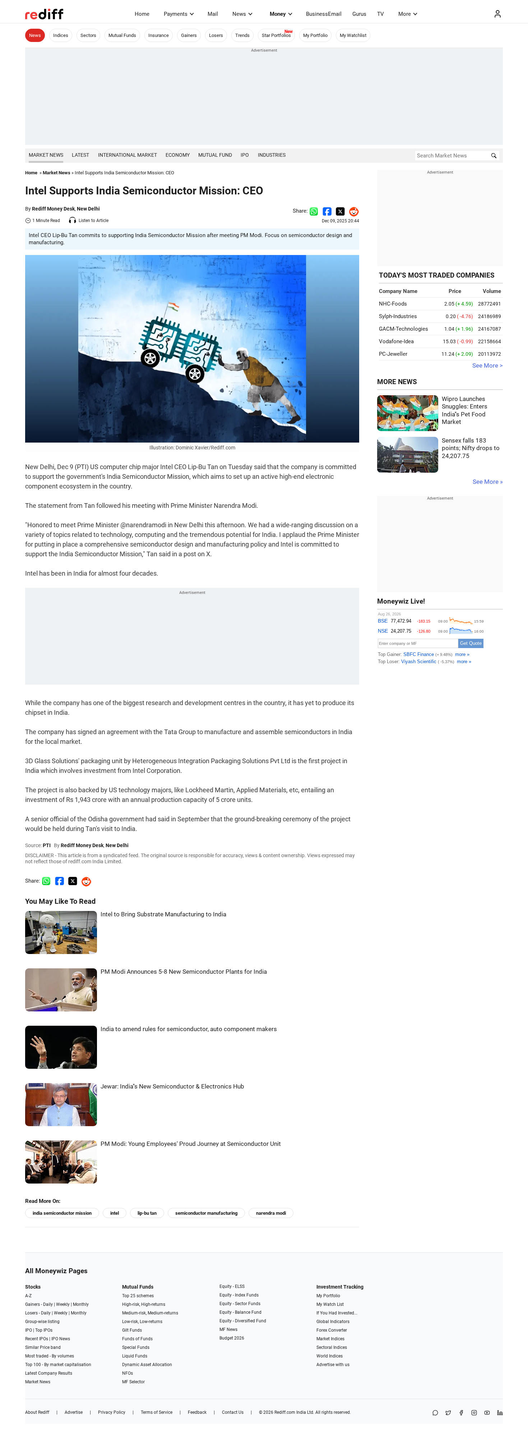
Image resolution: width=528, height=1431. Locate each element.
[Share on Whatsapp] (313, 211)
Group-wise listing (42, 1321)
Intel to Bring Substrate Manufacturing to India (163, 914)
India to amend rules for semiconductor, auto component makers (189, 1029)
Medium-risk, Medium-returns (150, 1313)
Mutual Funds (122, 35)
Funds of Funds (137, 1338)
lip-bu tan (147, 1213)
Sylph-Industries (398, 316)
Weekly (63, 1304)
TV (380, 14)
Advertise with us (332, 1364)
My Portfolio (315, 35)
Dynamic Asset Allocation (147, 1364)
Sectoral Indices (331, 1347)
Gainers (189, 35)
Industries (272, 155)
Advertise (74, 1412)
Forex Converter (331, 1330)
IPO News (60, 1338)
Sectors (88, 35)
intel (114, 1213)
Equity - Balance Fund (240, 1312)
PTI (47, 845)
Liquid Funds (134, 1356)
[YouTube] (487, 1413)
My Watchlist (353, 35)
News (239, 14)
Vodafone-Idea (396, 341)
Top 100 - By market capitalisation (58, 1364)
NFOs (127, 1373)
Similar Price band (43, 1347)
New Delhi (88, 209)
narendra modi (271, 1213)
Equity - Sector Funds (239, 1303)
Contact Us (233, 1412)
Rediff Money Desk (53, 209)
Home (142, 14)
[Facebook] (461, 1413)
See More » (488, 481)
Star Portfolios (276, 35)
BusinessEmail (324, 14)
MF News (228, 1329)
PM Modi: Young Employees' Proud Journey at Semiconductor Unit (191, 1143)
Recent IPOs (36, 1338)
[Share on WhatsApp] (435, 1413)
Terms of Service (156, 1412)
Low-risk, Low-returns (142, 1321)
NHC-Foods (393, 304)
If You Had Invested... (336, 1313)
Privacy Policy (111, 1412)
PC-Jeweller (393, 354)
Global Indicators (332, 1321)
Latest (80, 155)
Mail (213, 14)
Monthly (81, 1304)
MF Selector (133, 1381)
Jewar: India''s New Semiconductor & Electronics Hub (172, 1086)
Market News (46, 155)
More (404, 14)
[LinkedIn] (500, 1413)
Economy (178, 155)
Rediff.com (284, 1412)
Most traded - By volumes (49, 1356)
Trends (242, 35)
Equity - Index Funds (239, 1295)
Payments (175, 14)
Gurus (359, 14)
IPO (245, 155)
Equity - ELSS (232, 1286)
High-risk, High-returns (143, 1304)
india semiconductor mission (62, 1213)
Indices (60, 35)
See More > (487, 365)
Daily (48, 1304)
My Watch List (330, 1304)
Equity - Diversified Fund (242, 1320)
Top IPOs (43, 1330)
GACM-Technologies (403, 329)
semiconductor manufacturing (206, 1213)
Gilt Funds (132, 1330)
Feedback (197, 1412)
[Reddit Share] (352, 211)
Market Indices (330, 1338)
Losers (216, 35)
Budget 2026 (231, 1338)
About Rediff (37, 1412)
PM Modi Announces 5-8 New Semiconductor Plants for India (184, 971)
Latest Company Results (48, 1373)
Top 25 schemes (138, 1295)
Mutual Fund (215, 155)
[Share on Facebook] (327, 211)
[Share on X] (448, 1413)
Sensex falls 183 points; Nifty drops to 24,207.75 (471, 448)
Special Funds (135, 1347)
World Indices (329, 1356)
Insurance (158, 35)
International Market (127, 155)
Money (278, 14)
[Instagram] (474, 1413)
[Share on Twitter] (340, 211)
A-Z (28, 1295)
